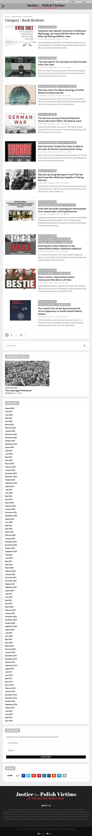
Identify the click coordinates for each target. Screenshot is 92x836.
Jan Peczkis (43, 39)
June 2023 (9, 522)
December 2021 (11, 577)
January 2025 (10, 470)
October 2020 (10, 623)
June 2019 (9, 675)
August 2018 (9, 708)
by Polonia (8, 393)
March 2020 (9, 646)
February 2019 (10, 688)
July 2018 (8, 711)
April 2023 (8, 529)
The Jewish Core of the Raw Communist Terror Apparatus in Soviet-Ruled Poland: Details (60, 311)
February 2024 (10, 506)
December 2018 (11, 695)
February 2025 (10, 467)
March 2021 (9, 607)
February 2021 (10, 610)
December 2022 (11, 542)
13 (21, 335)
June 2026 (9, 415)
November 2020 (11, 620)
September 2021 (11, 587)
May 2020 (8, 639)
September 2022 (11, 551)
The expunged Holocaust (18, 390)
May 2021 (8, 600)
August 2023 (9, 519)
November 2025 (11, 438)
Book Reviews (47, 27)
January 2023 (10, 538)
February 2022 (10, 571)
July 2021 (8, 594)
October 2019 (10, 662)
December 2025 (11, 434)
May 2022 (8, 561)
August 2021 (9, 591)
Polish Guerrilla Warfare (55, 242)
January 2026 (10, 431)
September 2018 (11, 704)
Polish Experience (11, 388)
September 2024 (11, 483)
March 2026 (9, 424)
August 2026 (9, 408)
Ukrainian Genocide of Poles (57, 205)
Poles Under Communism (54, 239)
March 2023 (9, 532)
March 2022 (9, 568)
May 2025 (8, 457)
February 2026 (10, 428)
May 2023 (8, 525)
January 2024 (10, 509)
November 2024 (11, 477)
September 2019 (11, 665)
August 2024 (9, 486)
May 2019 (8, 678)
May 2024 (8, 496)
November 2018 (11, 698)
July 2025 (8, 451)
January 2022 (10, 574)
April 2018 (8, 721)
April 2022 (8, 564)
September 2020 (11, 626)
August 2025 (9, 447)
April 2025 (8, 460)
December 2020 (11, 617)
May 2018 (8, 717)
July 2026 (8, 411)
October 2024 (10, 480)
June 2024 (9, 493)
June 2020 (9, 636)
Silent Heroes (67, 86)
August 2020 (9, 630)
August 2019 (9, 669)
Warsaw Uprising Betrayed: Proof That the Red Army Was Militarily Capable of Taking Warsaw (61, 177)
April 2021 (8, 603)
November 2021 (11, 581)
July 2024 (8, 490)
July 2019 (8, 672)
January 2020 (10, 652)
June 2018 (9, 714)
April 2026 (8, 421)
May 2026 (8, 418)
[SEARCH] (84, 345)
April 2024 (8, 499)
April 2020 (8, 643)
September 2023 (11, 516)
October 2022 (10, 548)
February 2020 (10, 649)
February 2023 (10, 535)
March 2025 (9, 464)
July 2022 (8, 555)
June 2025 (9, 454)
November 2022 (11, 545)
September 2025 (11, 444)
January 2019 (10, 691)
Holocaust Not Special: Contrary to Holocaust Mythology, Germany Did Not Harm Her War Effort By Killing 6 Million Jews (62, 34)
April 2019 (8, 682)
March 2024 (9, 503)
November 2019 (11, 659)
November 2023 (11, 512)
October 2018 (10, 701)
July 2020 (8, 633)
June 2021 (9, 597)
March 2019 (9, 685)
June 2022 (9, 558)
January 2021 (10, 613)
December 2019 (11, 656)
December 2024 (11, 473)
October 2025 (10, 441)
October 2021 (10, 584)
